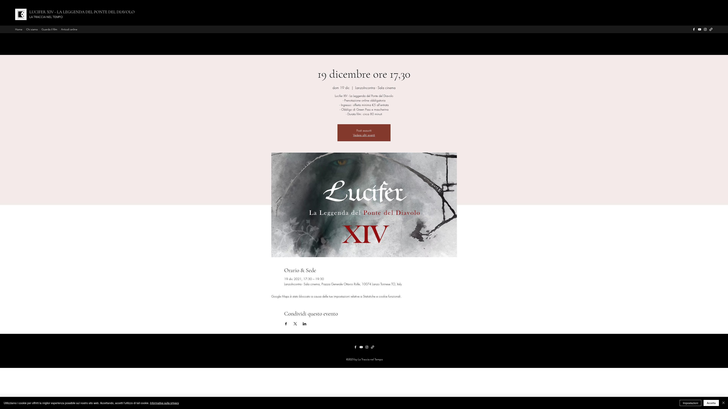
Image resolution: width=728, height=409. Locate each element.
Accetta (711, 403)
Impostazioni (690, 403)
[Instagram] (705, 29)
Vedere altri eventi (364, 135)
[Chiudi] (723, 403)
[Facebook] (694, 29)
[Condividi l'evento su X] (295, 323)
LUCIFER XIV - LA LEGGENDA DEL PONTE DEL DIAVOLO (82, 11)
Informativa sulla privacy (164, 403)
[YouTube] (699, 29)
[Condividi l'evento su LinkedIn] (304, 323)
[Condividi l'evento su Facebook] (286, 323)
